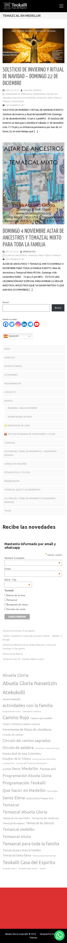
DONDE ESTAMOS (13, 366)
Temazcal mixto (17, 836)
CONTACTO (10, 392)
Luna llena (11, 769)
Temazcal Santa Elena (17, 855)
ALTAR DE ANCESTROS (15, 255)
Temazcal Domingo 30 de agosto (19, 631)
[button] (59, 935)
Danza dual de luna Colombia (22, 753)
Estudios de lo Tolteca (17, 758)
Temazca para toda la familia (44, 856)
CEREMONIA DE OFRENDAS (18, 94)
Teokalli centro (10, 868)
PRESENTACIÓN (11, 481)
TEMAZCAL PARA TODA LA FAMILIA (43, 255)
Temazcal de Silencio (13, 654)
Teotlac (42, 869)
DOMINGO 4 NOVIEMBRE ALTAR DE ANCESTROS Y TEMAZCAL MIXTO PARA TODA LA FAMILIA (33, 238)
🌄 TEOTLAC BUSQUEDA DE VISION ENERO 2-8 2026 (29, 434)
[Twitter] (12, 324)
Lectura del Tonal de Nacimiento (31, 763)
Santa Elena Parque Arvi (39, 798)
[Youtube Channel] (36, 324)
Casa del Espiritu (32, 90)
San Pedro (52, 791)
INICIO (7, 349)
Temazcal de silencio (40, 823)
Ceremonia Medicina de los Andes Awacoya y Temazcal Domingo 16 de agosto (29, 647)
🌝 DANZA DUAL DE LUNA (17, 425)
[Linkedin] (24, 324)
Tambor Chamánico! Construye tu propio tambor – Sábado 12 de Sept (32, 638)
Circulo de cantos (13, 734)
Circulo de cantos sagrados (27, 740)
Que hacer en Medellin (24, 790)
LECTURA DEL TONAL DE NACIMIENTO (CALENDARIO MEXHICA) (30, 500)
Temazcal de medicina (45, 818)
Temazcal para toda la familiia (22, 850)
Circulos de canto (16, 609)
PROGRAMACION (12, 383)
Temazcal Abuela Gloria (25, 812)
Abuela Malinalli (11, 699)
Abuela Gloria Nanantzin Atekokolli (30, 688)
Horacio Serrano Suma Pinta (43, 759)
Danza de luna (52, 748)
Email (32, 568)
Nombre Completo (32, 558)
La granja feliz (9, 763)
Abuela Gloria (16, 675)
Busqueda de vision (17, 604)
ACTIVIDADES (10, 375)
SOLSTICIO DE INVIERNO (24, 98)
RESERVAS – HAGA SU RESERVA (22, 408)
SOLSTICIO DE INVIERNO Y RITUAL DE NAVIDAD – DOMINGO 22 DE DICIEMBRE (33, 76)
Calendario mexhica (31, 711)
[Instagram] (18, 324)
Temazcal (12, 600)
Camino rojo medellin (41, 718)
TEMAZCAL (9, 443)
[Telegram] (30, 324)
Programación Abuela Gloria (27, 775)
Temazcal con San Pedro (16, 818)
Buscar (6, 302)
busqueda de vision (12, 711)
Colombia (39, 748)
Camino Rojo (16, 717)
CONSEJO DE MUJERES (15, 464)
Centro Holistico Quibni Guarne (21, 724)
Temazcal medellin (19, 829)
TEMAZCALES (17, 101)
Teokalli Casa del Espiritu (29, 862)
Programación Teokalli (24, 782)
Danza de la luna (16, 595)
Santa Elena (14, 798)
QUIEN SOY (9, 357)
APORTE (8, 401)
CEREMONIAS (38, 94)
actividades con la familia (28, 705)
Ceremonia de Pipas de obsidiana (27, 729)
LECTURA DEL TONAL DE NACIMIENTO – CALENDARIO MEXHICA (30, 453)
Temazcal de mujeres (14, 823)
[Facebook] (5, 324)
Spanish (13, 336)
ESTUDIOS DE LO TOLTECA (17, 472)
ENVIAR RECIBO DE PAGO (20, 417)
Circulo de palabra (18, 747)
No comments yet (14, 105)
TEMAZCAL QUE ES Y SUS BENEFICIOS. (22, 490)
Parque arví (48, 769)
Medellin (30, 768)
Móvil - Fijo (17, 579)
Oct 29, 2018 (11, 252)
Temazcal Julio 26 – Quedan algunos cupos (23, 659)
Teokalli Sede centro (28, 868)
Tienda (7, 511)
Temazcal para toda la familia (31, 843)
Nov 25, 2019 (12, 90)
